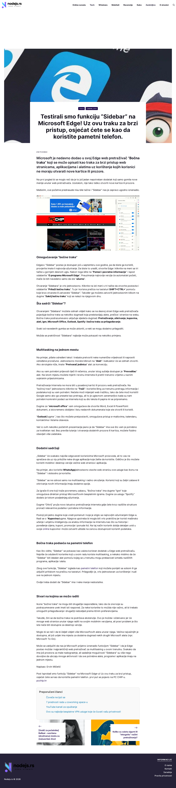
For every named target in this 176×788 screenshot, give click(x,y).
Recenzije (128, 5)
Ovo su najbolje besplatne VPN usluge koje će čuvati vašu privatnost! (83, 711)
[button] (173, 5)
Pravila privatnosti (163, 775)
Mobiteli (115, 5)
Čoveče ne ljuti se (55, 697)
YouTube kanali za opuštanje (61, 707)
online (46, 529)
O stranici (164, 5)
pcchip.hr (41, 680)
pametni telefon (89, 568)
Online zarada (79, 5)
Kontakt (168, 769)
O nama (168, 765)
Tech (92, 5)
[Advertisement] (88, 29)
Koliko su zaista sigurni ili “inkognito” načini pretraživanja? (125, 734)
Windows (103, 5)
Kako (139, 5)
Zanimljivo (151, 5)
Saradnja (168, 772)
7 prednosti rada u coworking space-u (67, 702)
